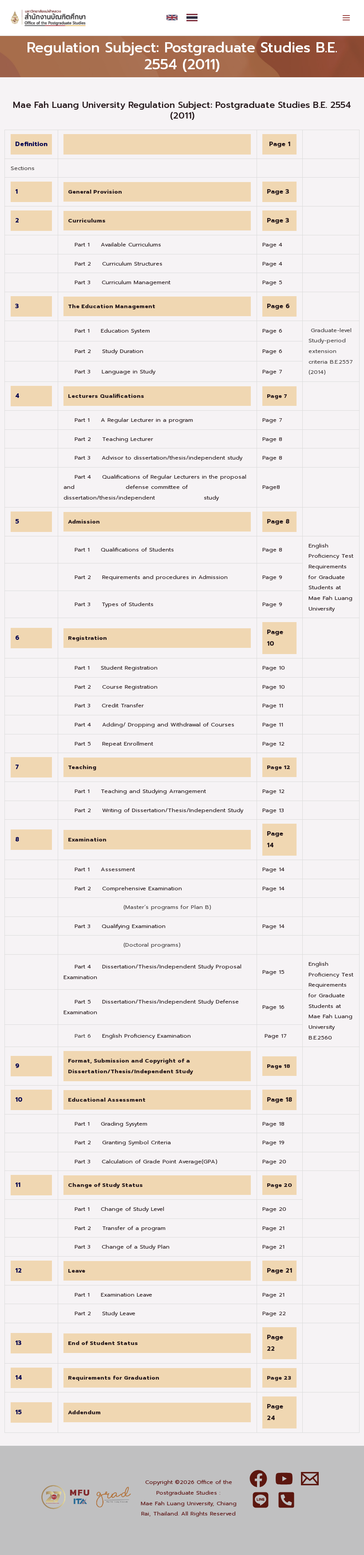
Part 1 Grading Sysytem (111, 1123)
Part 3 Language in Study (109, 371)
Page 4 (272, 244)
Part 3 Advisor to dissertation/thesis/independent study (152, 457)
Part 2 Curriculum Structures (112, 263)
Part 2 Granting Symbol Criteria (123, 1142)
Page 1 (279, 144)
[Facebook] (258, 1478)
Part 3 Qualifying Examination (120, 926)
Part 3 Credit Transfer (109, 705)
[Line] (260, 1500)
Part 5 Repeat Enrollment (114, 743)
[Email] (309, 1478)
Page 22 (274, 1313)
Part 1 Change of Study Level (119, 1209)
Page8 (271, 487)
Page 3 (278, 191)
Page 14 (273, 869)
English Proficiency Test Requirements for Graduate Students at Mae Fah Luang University (331, 577)
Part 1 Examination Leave (113, 1294)
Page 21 (273, 1228)
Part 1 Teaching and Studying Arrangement (140, 791)
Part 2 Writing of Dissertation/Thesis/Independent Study (159, 810)
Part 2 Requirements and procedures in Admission (151, 577)
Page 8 (272, 439)
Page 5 (272, 282)
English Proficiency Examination (146, 1035)
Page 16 (273, 1007)
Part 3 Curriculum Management (116, 282)
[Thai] (192, 17)
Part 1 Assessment (105, 869)
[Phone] (286, 1500)
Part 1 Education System (106, 330)
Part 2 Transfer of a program (120, 1228)
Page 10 (273, 667)
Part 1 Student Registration (116, 667)
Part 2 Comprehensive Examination (128, 888)
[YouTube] (284, 1478)
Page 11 (272, 705)
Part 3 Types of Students (114, 604)
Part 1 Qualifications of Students (124, 549)
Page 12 (273, 743)
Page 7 (272, 371)
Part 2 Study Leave (105, 1313)
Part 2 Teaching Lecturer (108, 439)
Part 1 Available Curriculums (112, 244)
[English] (172, 17)
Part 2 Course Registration (116, 686)
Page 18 (279, 1099)
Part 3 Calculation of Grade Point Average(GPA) (146, 1161)
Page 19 (273, 1142)
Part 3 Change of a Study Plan (122, 1246)
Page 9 (272, 577)
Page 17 (276, 1035)
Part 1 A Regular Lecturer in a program (128, 420)
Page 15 (273, 972)
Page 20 (274, 1161)
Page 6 (278, 306)
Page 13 (273, 810)
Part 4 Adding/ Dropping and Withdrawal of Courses (154, 724)
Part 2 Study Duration (103, 351)
